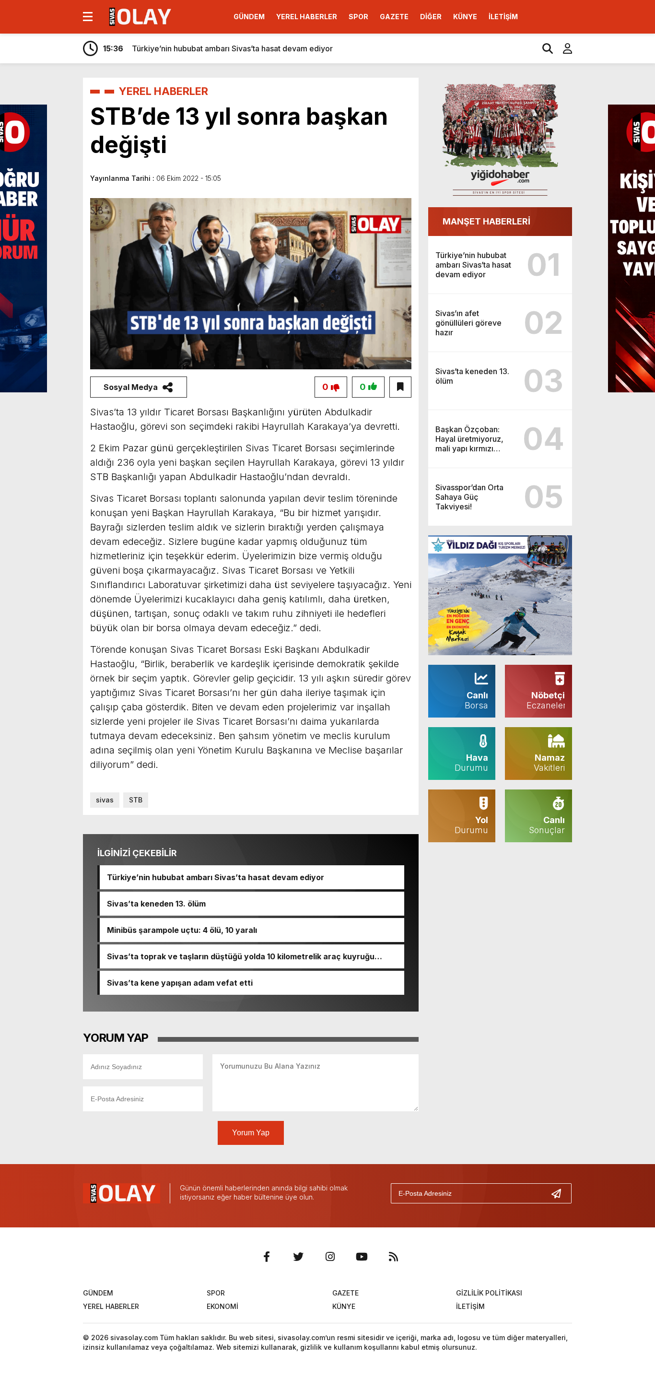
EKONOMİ (222, 1306)
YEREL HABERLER (306, 16)
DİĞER (431, 16)
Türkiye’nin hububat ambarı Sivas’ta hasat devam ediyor (215, 877)
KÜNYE (465, 16)
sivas (105, 800)
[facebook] (267, 1257)
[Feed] (393, 1257)
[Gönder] (560, 1193)
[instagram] (330, 1257)
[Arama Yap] (543, 48)
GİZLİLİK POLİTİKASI (489, 1293)
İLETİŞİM (503, 16)
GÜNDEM (249, 16)
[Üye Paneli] (562, 48)
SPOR (358, 16)
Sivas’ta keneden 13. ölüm (156, 903)
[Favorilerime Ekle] (400, 387)
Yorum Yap (250, 1133)
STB (135, 800)
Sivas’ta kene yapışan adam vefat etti (180, 983)
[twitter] (298, 1257)
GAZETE (394, 16)
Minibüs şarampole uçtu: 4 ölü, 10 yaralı (182, 930)
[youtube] (361, 1257)
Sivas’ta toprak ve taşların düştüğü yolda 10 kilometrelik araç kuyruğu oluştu (240, 956)
